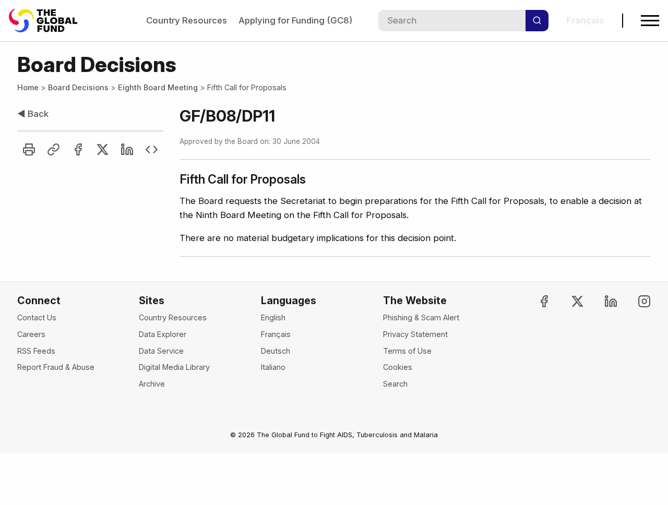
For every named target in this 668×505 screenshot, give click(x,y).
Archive (152, 383)
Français (276, 334)
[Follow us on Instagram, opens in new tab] (635, 301)
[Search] (537, 20)
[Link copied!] (53, 149)
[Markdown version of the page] (151, 149)
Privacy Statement (415, 334)
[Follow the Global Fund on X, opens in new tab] (568, 301)
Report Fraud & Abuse (55, 367)
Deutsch (275, 350)
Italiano (273, 367)
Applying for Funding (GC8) (295, 20)
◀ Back (33, 114)
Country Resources (186, 20)
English (273, 317)
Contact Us (36, 317)
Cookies (397, 367)
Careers (31, 334)
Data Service (161, 350)
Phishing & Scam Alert (421, 317)
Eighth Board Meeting (158, 87)
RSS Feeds (36, 350)
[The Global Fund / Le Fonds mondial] (48, 20)
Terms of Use (407, 350)
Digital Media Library (174, 367)
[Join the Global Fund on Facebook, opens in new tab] (535, 301)
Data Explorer (162, 334)
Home (28, 87)
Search (395, 383)
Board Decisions (78, 87)
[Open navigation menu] (650, 21)
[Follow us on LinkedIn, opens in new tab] (602, 301)
